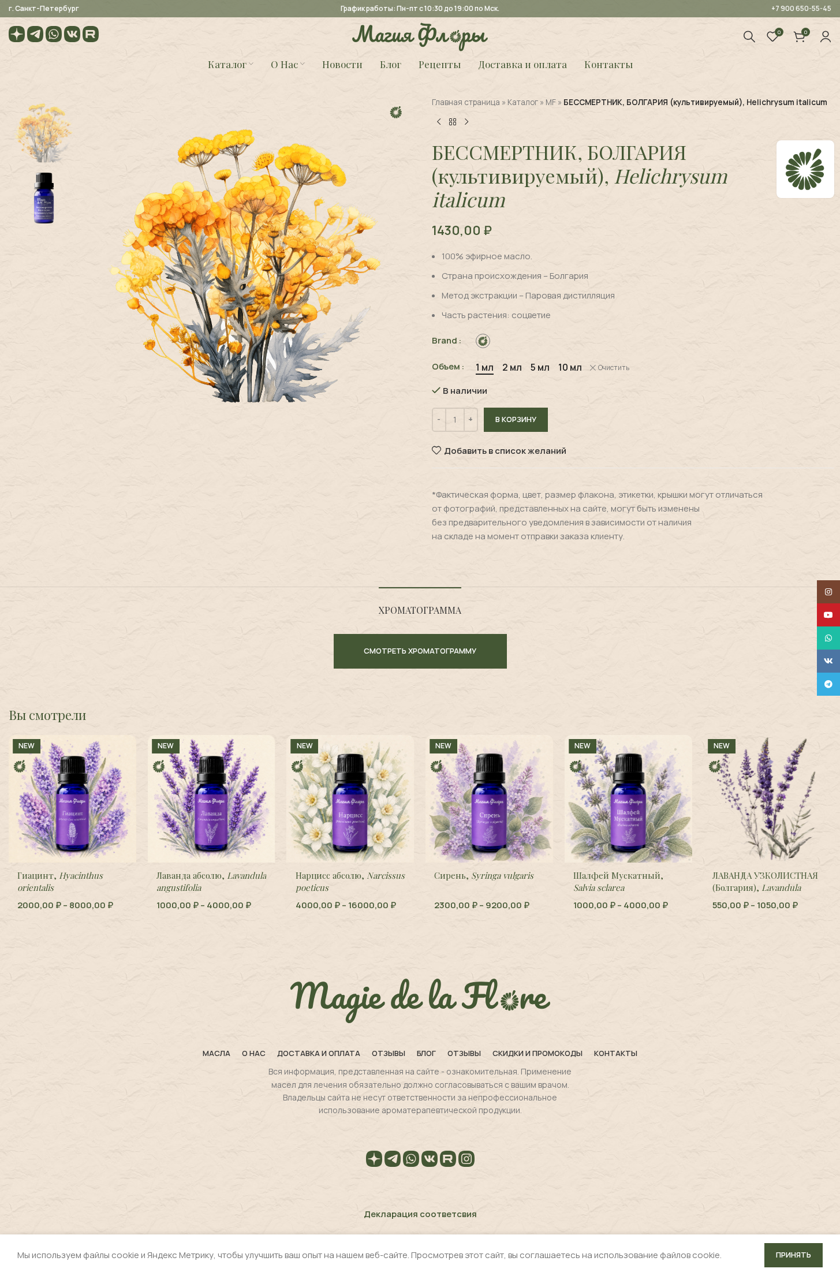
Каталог (522, 102)
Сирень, (483, 875)
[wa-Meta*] (54, 36)
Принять (793, 1254)
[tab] (420, 604)
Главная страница (466, 102)
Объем (446, 366)
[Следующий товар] (466, 122)
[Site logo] (420, 35)
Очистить (613, 367)
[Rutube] (91, 36)
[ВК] (72, 36)
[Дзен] (17, 36)
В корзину (515, 419)
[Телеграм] (35, 36)
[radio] (483, 341)
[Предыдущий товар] (439, 122)
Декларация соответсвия (420, 1214)
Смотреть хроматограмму (420, 651)
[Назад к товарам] (453, 122)
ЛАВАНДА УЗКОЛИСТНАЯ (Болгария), (765, 887)
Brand (444, 340)
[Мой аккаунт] (825, 36)
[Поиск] (749, 36)
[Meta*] (466, 1160)
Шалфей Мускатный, (618, 881)
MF (551, 102)
